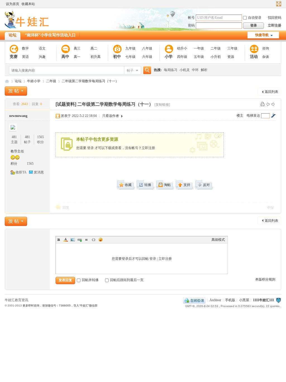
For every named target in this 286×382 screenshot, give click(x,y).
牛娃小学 (33, 81)
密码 (191, 25)
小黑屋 (244, 300)
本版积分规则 (265, 279)
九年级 (130, 48)
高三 (77, 48)
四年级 (182, 57)
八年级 (147, 48)
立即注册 (274, 25)
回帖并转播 (90, 280)
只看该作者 (110, 116)
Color (65, 239)
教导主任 (17, 151)
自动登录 (254, 18)
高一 (77, 57)
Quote (86, 239)
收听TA (21, 172)
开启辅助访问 (273, 3)
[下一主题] (273, 104)
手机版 (230, 300)
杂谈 (265, 57)
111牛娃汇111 (7, 81)
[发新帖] (16, 91)
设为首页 (12, 4)
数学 (25, 48)
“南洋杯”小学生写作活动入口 (50, 35)
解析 (204, 70)
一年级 (199, 48)
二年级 (216, 48)
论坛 (12, 35)
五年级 (199, 57)
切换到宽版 (278, 3)
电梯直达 (253, 115)
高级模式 (218, 240)
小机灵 (185, 70)
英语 (25, 57)
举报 (270, 207)
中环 (195, 70)
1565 (40, 137)
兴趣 (42, 57)
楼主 (240, 115)
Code (93, 239)
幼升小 (182, 48)
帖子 (130, 70)
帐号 (191, 18)
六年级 (147, 57)
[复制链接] (162, 105)
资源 (230, 57)
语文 (42, 48)
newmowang (18, 116)
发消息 (39, 172)
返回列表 (271, 92)
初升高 (95, 57)
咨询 (265, 48)
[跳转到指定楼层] (273, 115)
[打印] (262, 104)
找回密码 (274, 18)
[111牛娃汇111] (28, 27)
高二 (93, 48)
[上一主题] (268, 104)
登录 (90, 148)
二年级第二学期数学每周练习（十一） (90, 81)
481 (14, 137)
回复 (66, 207)
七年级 (130, 57)
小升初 (216, 57)
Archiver (215, 300)
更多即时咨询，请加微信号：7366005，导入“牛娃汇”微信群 (60, 305)
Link (79, 239)
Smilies (100, 239)
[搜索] (146, 70)
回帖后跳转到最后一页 (127, 280)
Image (72, 239)
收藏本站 (28, 4)
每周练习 (170, 70)
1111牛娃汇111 (263, 300)
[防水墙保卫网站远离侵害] (278, 300)
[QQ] (194, 300)
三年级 (232, 48)
